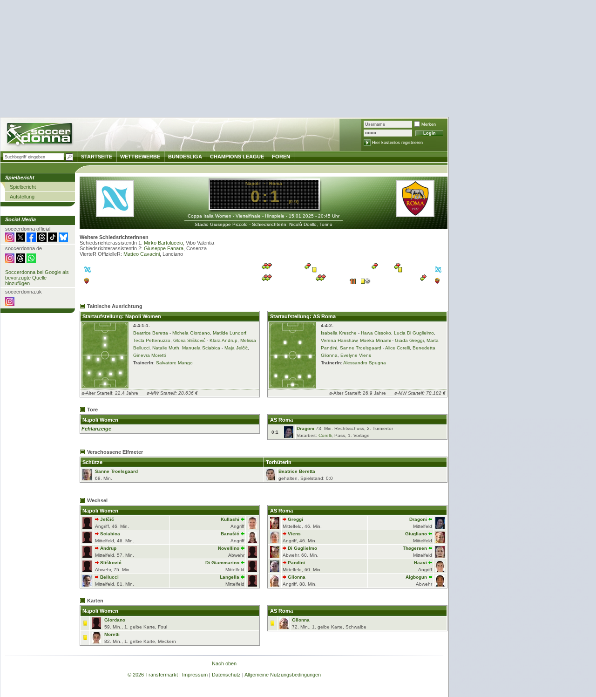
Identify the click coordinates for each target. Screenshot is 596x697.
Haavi (420, 562)
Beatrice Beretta (150, 332)
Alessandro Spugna (364, 362)
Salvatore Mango (174, 362)
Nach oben (224, 663)
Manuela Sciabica (201, 347)
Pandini (296, 562)
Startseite (96, 156)
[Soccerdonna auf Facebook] (31, 240)
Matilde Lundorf (229, 332)
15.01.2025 (301, 216)
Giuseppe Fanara (163, 248)
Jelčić (107, 519)
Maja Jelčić (236, 347)
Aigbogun (416, 577)
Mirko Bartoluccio (163, 243)
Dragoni (305, 428)
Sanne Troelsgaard (360, 347)
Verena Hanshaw (339, 340)
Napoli (252, 183)
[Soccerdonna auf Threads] (42, 240)
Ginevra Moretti (149, 355)
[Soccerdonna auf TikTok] (52, 240)
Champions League (237, 156)
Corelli (325, 435)
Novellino (228, 548)
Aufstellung (22, 196)
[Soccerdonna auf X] (20, 240)
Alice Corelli (397, 347)
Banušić (230, 533)
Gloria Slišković (189, 340)
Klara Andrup (223, 340)
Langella (229, 577)
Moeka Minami (375, 340)
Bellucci (109, 577)
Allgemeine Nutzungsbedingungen (282, 674)
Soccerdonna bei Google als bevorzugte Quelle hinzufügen (37, 277)
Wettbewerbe (140, 156)
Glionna (296, 577)
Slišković (111, 562)
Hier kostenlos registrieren (397, 142)
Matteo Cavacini (141, 254)
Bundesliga (185, 156)
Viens (294, 533)
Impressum (195, 674)
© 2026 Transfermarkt (153, 674)
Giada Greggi (409, 340)
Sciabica (110, 533)
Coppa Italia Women (209, 216)
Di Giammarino (222, 562)
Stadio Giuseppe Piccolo (221, 224)
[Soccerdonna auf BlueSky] (63, 240)
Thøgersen (415, 548)
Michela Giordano (191, 332)
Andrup (108, 548)
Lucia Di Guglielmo (414, 332)
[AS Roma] (415, 214)
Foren (281, 156)
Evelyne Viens (355, 355)
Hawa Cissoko (376, 332)
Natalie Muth (165, 347)
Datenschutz (226, 674)
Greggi (295, 519)
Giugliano (416, 533)
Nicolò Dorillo (303, 224)
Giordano (114, 619)
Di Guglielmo (302, 548)
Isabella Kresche (339, 332)
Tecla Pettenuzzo (151, 340)
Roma (275, 183)
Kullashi (230, 519)
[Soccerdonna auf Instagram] (9, 240)
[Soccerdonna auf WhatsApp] (31, 261)
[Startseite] (40, 135)
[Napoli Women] (115, 214)
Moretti (112, 634)
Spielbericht (23, 187)
